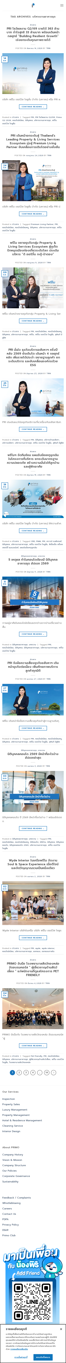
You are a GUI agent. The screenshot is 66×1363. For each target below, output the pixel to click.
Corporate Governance (16, 1176)
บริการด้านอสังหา (51, 439)
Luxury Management (14, 1110)
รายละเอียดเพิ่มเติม (19, 1349)
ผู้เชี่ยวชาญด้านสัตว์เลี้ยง (39, 1059)
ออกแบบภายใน (48, 951)
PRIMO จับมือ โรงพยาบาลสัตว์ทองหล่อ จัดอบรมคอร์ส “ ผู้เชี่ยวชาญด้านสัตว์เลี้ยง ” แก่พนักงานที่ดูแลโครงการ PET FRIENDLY (33, 969)
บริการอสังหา (8, 442)
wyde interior (48, 948)
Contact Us (9, 1214)
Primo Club (9, 1235)
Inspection (8, 1099)
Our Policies (9, 1171)
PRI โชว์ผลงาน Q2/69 (45, 117)
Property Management (16, 1115)
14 (46, 1072)
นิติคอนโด (34, 842)
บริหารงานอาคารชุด (42, 120)
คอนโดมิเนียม (18, 120)
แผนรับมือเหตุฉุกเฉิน (28, 547)
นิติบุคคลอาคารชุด (29, 556)
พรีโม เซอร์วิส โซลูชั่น (44, 334)
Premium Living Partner (42, 224)
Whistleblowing (11, 1203)
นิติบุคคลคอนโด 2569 (19, 845)
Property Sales (11, 1104)
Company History (12, 1155)
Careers (7, 1208)
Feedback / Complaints (16, 1198)
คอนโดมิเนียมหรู (22, 227)
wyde (37, 948)
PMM (38, 541)
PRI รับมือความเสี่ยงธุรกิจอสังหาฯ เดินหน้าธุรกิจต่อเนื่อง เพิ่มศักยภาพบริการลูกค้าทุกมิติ (33, 667)
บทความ (41, 556)
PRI (32, 117)
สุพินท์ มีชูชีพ (58, 442)
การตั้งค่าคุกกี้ (20, 1357)
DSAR (5, 1230)
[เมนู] (62, 5)
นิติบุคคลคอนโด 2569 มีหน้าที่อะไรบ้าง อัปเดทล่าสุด (33, 756)
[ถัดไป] (53, 1072)
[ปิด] (61, 1329)
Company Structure (14, 1165)
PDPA (5, 1219)
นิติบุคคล (29, 120)
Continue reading (33, 106)
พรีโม (31, 334)
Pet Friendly (36, 1056)
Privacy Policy (10, 1225)
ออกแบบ (36, 951)
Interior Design (11, 1131)
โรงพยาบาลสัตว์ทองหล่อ (20, 1062)
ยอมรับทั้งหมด (43, 1357)
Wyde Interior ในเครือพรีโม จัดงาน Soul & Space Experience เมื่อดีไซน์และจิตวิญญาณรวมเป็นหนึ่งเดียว (33, 864)
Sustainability (10, 1181)
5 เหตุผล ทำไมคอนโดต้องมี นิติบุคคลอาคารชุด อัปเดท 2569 (33, 561)
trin (48, 48)
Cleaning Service (12, 1126)
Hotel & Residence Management (22, 1120)
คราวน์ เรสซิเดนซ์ (54, 541)
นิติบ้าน (43, 842)
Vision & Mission (12, 1160)
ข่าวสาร (33, 25)
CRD (33, 541)
